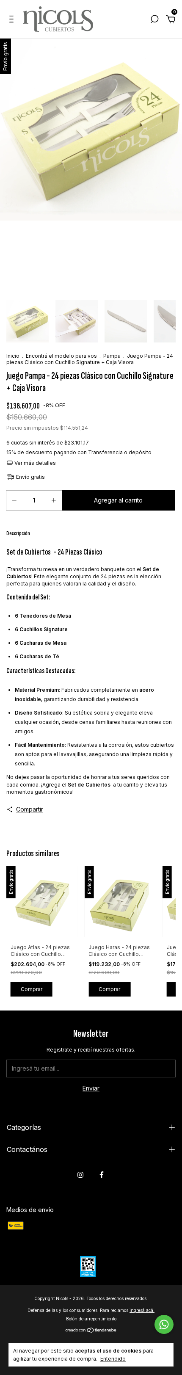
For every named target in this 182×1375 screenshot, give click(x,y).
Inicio (12, 356)
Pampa (112, 356)
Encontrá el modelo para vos (61, 356)
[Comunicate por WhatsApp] (164, 1324)
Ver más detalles (34, 463)
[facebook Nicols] (101, 1174)
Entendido (113, 1359)
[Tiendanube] (91, 1330)
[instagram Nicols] (80, 1174)
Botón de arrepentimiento (91, 1318)
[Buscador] (154, 20)
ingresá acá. (142, 1310)
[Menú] (12, 20)
